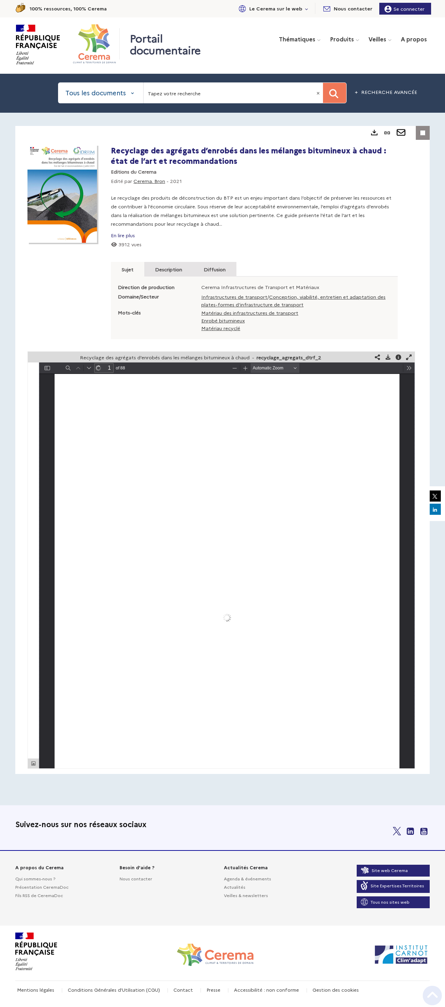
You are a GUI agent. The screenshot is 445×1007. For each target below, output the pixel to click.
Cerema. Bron (149, 180)
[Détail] (398, 357)
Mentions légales (35, 989)
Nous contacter (136, 878)
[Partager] (377, 357)
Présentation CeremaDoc (41, 887)
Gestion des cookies (336, 989)
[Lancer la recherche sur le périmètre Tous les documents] (335, 92)
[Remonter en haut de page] (432, 995)
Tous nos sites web (390, 902)
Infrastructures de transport (234, 296)
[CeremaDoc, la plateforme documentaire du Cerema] (96, 43)
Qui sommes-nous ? (35, 878)
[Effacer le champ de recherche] (319, 92)
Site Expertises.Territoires (397, 885)
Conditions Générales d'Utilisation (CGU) (114, 989)
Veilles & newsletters (246, 895)
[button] (272, 8)
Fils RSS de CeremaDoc (39, 895)
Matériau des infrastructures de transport (249, 312)
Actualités (234, 887)
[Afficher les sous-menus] (306, 8)
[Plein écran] (409, 357)
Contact (183, 989)
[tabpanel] (222, 450)
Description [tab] (168, 269)
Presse (213, 989)
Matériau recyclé (220, 328)
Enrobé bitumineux (223, 320)
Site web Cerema (390, 870)
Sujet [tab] (128, 269)
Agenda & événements (247, 878)
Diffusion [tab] (215, 269)
